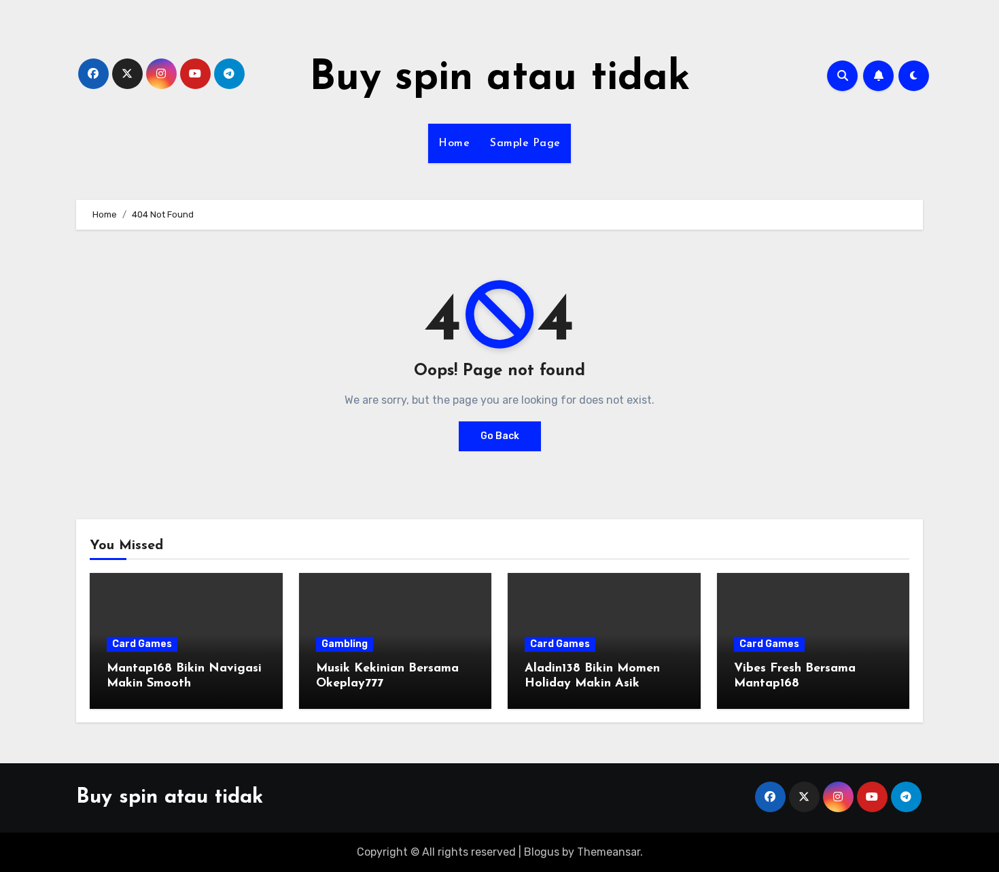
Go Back (499, 436)
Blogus (541, 851)
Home (454, 143)
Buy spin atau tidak (499, 78)
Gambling (344, 644)
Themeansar (608, 851)
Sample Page (525, 143)
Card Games (142, 644)
